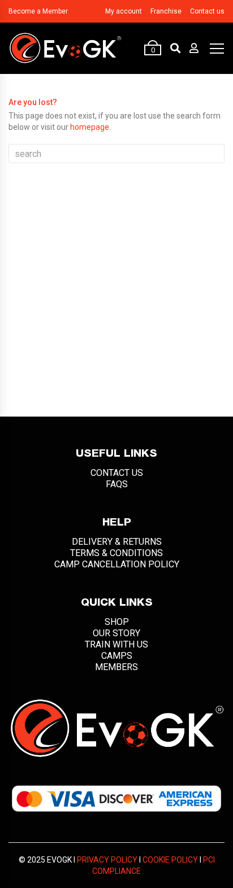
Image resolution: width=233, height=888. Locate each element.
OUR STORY (116, 633)
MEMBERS (116, 667)
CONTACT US (116, 472)
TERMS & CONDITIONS (116, 553)
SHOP (117, 621)
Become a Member (38, 11)
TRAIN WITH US (116, 644)
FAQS (117, 484)
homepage (89, 127)
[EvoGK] (65, 48)
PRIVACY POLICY (107, 859)
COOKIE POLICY (170, 859)
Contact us (207, 11)
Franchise (166, 11)
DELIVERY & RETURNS (117, 541)
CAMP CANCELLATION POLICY (116, 564)
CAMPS (116, 655)
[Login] (194, 48)
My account (123, 11)
